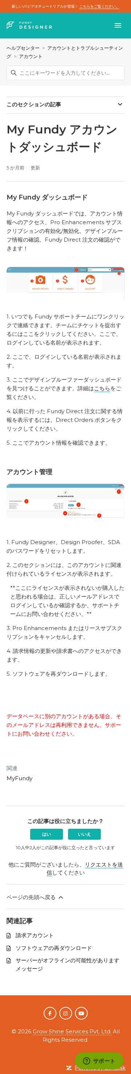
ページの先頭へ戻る (32, 897)
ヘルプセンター (23, 48)
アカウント (31, 56)
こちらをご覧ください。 (99, 6)
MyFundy (19, 778)
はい (46, 834)
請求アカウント (35, 935)
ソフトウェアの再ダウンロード (54, 948)
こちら (102, 388)
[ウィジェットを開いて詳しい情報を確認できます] (99, 1061)
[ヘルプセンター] (29, 25)
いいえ (84, 834)
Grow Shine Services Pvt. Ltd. (72, 1031)
